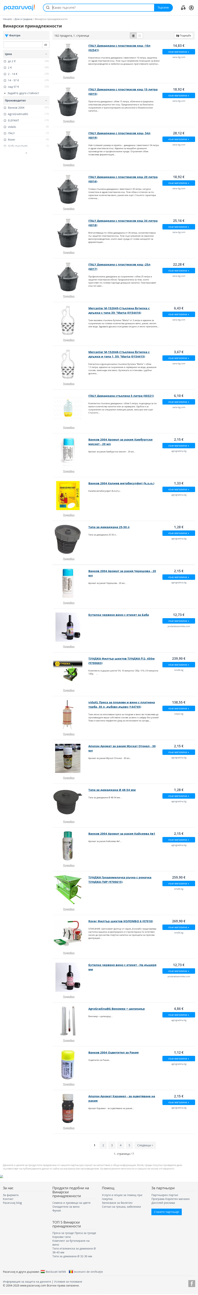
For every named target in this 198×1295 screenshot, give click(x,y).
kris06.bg (178, 670)
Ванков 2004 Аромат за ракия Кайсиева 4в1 (121, 834)
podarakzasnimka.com (179, 626)
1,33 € (178, 483)
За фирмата (11, 1195)
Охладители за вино (65, 1206)
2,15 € (178, 439)
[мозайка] (139, 35)
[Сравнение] (183, 7)
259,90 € (178, 877)
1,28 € (178, 527)
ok (45, 44)
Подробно (68, 77)
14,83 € (178, 45)
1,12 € (178, 1052)
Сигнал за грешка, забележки (121, 1206)
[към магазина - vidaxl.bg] (70, 714)
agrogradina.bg (178, 450)
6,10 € (178, 396)
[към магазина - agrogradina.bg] (70, 451)
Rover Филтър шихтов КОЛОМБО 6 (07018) (120, 921)
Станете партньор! (166, 1212)
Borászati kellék (56, 1271)
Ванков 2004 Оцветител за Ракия (113, 1052)
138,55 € (178, 702)
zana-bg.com (178, 57)
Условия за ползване (68, 1281)
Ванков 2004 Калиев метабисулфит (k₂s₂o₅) (121, 483)
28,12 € (178, 133)
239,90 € (178, 658)
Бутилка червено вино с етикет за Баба (118, 615)
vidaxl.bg (178, 713)
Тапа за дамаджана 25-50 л (109, 527)
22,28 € (178, 264)
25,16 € (178, 220)
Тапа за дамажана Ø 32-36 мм (72, 1256)
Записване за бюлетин (117, 1203)
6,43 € (178, 308)
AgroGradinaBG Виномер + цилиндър (116, 1009)
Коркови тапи (61, 1237)
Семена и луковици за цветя (71, 1203)
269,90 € (178, 921)
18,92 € (178, 89)
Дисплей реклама (163, 1203)
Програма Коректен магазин (170, 1199)
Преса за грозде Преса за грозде (74, 1233)
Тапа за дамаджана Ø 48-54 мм (112, 790)
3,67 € (178, 352)
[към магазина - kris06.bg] (70, 670)
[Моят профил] (191, 7)
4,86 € (178, 1008)
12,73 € (178, 615)
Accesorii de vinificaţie (88, 1271)
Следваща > (145, 1145)
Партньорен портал (164, 1195)
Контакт (8, 1199)
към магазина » (178, 51)
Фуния (56, 1210)
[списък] (133, 35)
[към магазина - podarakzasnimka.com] (70, 627)
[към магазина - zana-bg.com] (70, 57)
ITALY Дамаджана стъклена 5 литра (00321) (121, 396)
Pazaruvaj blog (12, 1203)
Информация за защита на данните (27, 1281)
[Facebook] (191, 1282)
